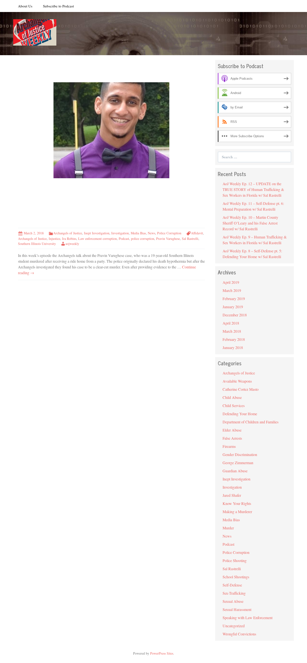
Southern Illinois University (37, 243)
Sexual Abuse (233, 601)
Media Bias (138, 233)
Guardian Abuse (235, 470)
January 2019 (233, 306)
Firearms (229, 446)
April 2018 (231, 323)
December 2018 (235, 314)
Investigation (120, 233)
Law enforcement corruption (97, 238)
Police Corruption (169, 233)
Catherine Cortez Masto (241, 389)
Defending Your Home (240, 413)
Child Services (234, 405)
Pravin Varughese (168, 238)
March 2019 (232, 290)
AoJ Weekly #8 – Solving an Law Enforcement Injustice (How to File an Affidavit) (101, 202)
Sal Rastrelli (190, 238)
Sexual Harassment (237, 609)
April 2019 (231, 282)
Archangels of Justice (67, 233)
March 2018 (232, 331)
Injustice (54, 238)
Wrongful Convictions (239, 633)
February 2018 (234, 339)
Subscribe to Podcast (58, 6)
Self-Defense (232, 584)
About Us (25, 6)
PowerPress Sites (161, 653)
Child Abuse (232, 397)
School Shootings (236, 576)
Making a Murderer (237, 511)
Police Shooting (235, 560)
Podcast (124, 238)
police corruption (142, 238)
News (151, 233)
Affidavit (197, 233)
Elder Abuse (232, 429)
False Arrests (232, 438)
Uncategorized (234, 625)
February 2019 (234, 298)
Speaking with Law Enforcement (247, 617)
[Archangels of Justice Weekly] (34, 31)
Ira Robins (69, 238)
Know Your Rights (237, 503)
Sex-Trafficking (234, 593)
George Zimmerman (238, 462)
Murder (228, 527)
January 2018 (233, 347)
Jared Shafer (232, 495)
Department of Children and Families (250, 421)
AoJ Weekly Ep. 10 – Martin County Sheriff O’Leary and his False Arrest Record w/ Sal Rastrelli (250, 223)
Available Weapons (237, 381)
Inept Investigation (96, 233)
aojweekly (72, 243)
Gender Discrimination (240, 454)
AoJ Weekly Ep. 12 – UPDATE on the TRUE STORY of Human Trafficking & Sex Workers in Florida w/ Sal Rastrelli (253, 189)
